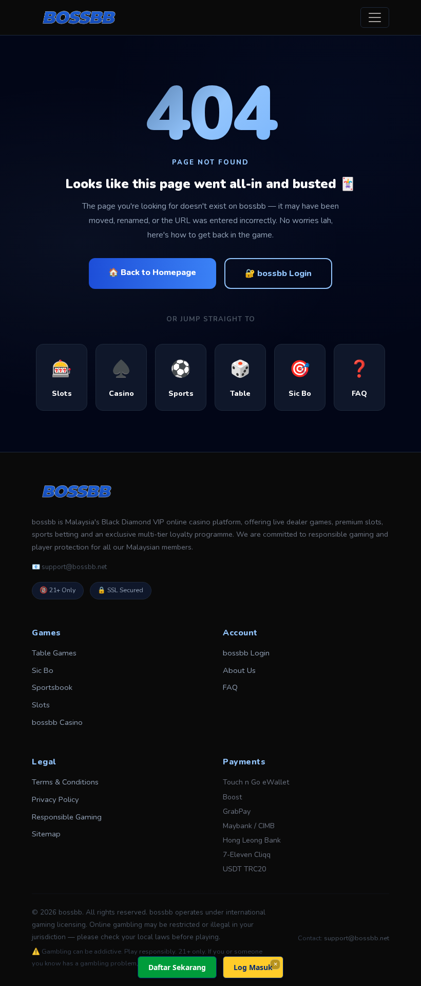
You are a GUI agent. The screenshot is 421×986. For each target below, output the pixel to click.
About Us (239, 670)
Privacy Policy (55, 799)
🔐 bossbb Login (278, 273)
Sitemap (46, 834)
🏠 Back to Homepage (152, 272)
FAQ (230, 687)
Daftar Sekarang (177, 967)
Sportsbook (52, 687)
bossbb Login (246, 653)
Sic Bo (42, 670)
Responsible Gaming (67, 817)
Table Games (54, 653)
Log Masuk (253, 967)
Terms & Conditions (65, 782)
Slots (41, 705)
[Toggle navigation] (374, 17)
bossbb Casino (57, 722)
